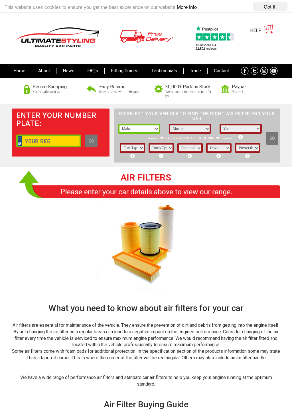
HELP (255, 30)
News (68, 70)
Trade (195, 70)
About (44, 70)
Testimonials (164, 70)
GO (91, 141)
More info (187, 6)
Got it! (270, 6)
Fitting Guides (125, 70)
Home (19, 70)
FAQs (92, 70)
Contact (221, 70)
